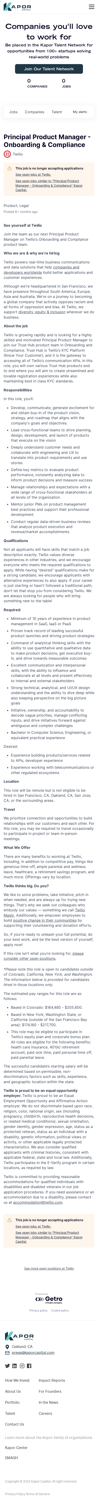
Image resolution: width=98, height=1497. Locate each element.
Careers (45, 1413)
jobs (13, 112)
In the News (48, 1402)
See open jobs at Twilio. (33, 174)
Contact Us (14, 1424)
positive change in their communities (45, 920)
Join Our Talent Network (49, 68)
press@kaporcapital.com (33, 1353)
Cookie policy (60, 1310)
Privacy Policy (15, 1494)
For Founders (50, 1391)
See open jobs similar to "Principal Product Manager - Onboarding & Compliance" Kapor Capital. (49, 185)
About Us (13, 1391)
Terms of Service (38, 1494)
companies (34, 112)
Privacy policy (38, 1310)
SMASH (11, 1458)
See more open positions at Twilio (49, 1268)
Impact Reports (52, 1380)
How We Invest (17, 1380)
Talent (10, 1413)
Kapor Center (16, 1448)
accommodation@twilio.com (37, 1202)
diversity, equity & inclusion (41, 312)
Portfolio (12, 1402)
